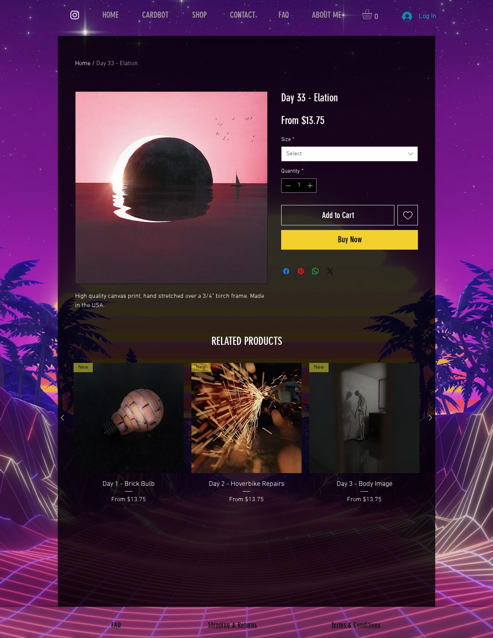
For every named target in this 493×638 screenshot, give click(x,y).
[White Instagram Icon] (74, 15)
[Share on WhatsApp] (315, 271)
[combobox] (349, 153)
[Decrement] (287, 185)
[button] (373, 14)
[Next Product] (430, 417)
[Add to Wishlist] (407, 215)
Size (287, 139)
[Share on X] (330, 271)
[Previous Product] (62, 417)
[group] (246, 434)
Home (83, 63)
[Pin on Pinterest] (300, 271)
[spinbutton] (299, 185)
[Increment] (310, 185)
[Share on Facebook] (286, 271)
